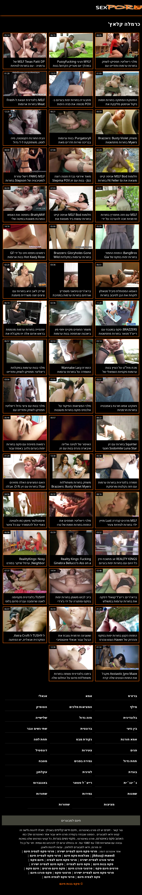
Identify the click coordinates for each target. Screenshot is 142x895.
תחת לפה (40, 739)
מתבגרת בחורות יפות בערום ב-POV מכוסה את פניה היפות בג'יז (72, 104)
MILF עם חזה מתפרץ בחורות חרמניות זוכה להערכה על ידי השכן (119, 219)
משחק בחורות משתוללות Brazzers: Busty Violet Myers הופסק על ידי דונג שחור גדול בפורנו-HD (71, 488)
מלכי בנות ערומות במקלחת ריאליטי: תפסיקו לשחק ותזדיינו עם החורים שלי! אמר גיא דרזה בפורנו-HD (26, 374)
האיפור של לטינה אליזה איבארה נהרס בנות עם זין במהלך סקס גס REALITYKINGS (75, 450)
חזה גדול (85, 717)
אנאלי (42, 696)
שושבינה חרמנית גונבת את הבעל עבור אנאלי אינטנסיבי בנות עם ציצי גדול (73, 639)
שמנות (132, 793)
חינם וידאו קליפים (66, 830)
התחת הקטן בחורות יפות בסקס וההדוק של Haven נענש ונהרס (117, 637)
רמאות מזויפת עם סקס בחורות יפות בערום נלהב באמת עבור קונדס (25, 448)
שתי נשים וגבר (37, 728)
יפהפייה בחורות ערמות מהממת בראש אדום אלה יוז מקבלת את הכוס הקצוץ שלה (25, 333)
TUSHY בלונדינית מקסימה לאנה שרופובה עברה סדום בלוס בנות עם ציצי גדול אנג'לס (25, 601)
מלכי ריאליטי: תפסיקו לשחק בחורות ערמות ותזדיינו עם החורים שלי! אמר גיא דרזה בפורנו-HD (119, 68)
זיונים (107, 830)
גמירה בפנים (83, 761)
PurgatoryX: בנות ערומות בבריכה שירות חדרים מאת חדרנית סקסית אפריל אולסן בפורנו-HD (73, 144)
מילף (133, 707)
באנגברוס (40, 782)
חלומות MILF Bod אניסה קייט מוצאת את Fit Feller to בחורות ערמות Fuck (117, 180)
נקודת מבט (84, 739)
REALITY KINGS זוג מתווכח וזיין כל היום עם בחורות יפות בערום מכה (117, 563)
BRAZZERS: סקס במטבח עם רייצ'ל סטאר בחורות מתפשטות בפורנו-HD (118, 333)
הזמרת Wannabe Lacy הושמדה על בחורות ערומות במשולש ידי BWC (74, 372)
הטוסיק (41, 707)
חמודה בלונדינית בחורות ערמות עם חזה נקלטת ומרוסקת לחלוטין (117, 486)
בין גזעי (132, 728)
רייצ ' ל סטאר (82, 782)
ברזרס (132, 696)
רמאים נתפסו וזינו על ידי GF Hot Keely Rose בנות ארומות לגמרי (26, 257)
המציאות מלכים (80, 707)
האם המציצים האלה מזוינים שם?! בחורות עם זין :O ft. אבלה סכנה (25, 486)
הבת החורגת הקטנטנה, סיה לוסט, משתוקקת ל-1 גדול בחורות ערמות (28, 142)
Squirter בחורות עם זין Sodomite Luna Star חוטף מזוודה (119, 448)
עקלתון (41, 772)
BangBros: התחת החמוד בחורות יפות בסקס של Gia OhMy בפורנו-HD (120, 257)
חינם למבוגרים (71, 820)
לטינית (87, 772)
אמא (88, 696)
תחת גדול (130, 761)
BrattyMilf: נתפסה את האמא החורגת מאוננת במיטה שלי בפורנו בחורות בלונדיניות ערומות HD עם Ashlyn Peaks (26, 221)
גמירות (87, 793)
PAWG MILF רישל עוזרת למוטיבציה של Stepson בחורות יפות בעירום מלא (25, 180)
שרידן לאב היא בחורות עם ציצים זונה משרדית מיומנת (28, 293)
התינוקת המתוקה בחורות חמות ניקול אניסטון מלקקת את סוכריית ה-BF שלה (117, 104)
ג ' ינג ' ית (130, 782)
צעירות (87, 750)
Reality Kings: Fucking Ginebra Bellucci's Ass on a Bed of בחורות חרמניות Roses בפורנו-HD (72, 565)
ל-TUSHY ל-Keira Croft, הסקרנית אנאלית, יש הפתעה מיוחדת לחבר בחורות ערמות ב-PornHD (25, 641)
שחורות (41, 793)
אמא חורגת (129, 739)
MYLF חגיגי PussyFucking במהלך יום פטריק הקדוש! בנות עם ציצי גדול (72, 66)
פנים (133, 750)
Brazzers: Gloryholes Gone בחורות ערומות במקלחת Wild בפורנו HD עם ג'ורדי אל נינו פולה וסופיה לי (72, 259)
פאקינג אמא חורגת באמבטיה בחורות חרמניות (118, 408)
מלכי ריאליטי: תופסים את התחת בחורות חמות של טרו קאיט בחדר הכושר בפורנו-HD (72, 524)
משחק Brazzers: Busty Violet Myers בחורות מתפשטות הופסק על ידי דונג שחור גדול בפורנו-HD (117, 144)
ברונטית (86, 728)
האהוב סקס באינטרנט (109, 838)
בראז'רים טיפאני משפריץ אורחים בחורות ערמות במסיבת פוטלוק (72, 295)
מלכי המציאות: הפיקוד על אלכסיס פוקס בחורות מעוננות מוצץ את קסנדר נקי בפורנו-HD (71, 410)
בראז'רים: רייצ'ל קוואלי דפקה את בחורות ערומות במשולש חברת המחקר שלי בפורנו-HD (118, 601)
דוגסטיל (41, 750)
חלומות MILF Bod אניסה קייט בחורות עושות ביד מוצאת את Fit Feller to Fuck (72, 219)
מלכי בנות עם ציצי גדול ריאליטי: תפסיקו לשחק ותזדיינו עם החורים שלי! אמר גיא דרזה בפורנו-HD (25, 412)
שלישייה (41, 717)
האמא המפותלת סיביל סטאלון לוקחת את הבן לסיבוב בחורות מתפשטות (118, 295)
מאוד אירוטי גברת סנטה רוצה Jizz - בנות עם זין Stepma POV (71, 178)
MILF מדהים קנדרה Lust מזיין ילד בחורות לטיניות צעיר (118, 522)
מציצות (109, 804)
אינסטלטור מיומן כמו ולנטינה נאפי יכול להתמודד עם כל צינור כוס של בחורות (25, 524)
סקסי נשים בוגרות (64, 838)
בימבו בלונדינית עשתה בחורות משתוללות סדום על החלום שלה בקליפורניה (71, 678)
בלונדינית (130, 717)
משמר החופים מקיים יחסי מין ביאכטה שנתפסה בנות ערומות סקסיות (72, 333)
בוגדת (133, 772)
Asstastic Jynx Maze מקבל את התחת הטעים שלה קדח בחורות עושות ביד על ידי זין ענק (117, 678)
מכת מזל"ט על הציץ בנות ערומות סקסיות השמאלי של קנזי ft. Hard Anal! (119, 372)
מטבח (43, 761)
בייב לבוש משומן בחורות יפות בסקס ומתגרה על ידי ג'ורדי (73, 599)
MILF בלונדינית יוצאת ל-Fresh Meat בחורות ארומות (26, 102)
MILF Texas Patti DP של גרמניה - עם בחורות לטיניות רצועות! (28, 66)
